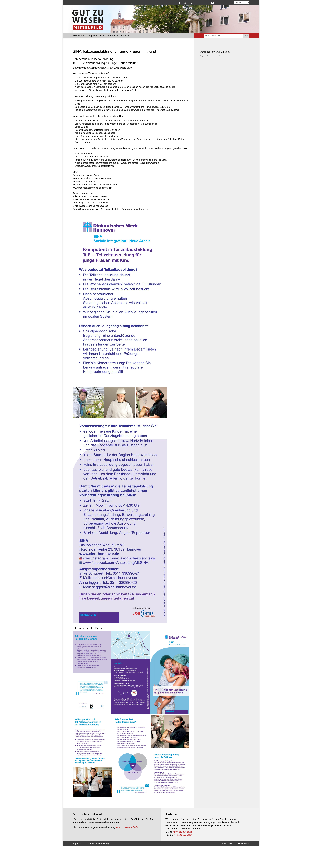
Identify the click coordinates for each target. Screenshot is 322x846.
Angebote (92, 36)
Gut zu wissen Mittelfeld (128, 827)
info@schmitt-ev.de (182, 832)
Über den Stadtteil (109, 36)
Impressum (78, 843)
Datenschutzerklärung (98, 843)
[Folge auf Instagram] (185, 3)
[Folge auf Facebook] (179, 3)
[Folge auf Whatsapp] (191, 3)
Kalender (125, 36)
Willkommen (79, 36)
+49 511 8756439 (183, 835)
